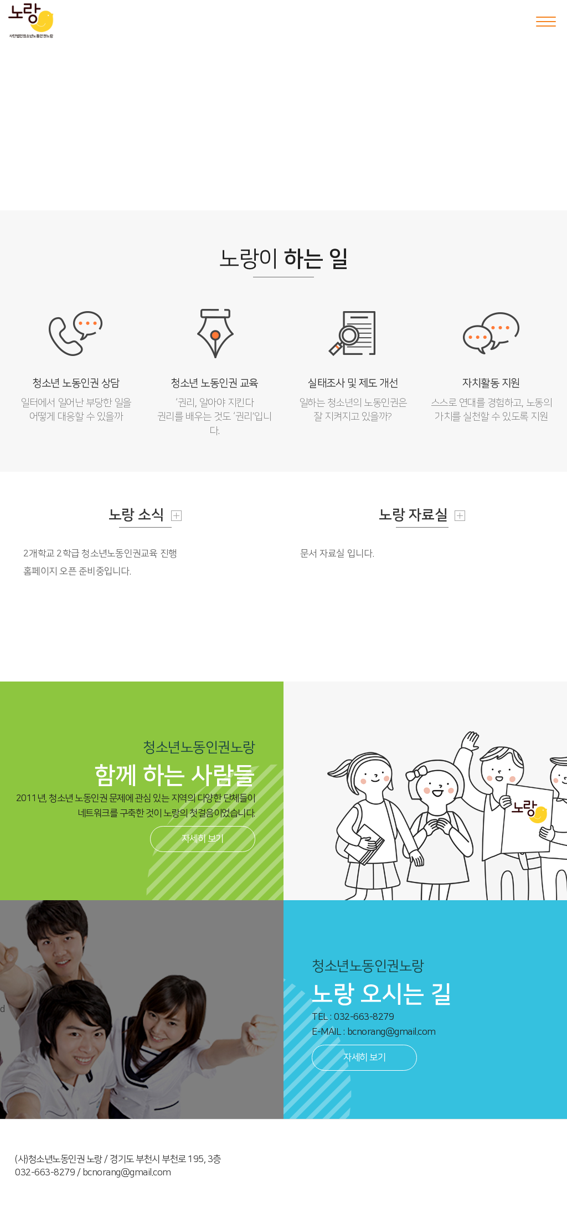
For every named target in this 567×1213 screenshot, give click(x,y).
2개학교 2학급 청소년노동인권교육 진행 (100, 554)
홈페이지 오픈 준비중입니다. (77, 571)
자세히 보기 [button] (203, 839)
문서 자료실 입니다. (337, 554)
